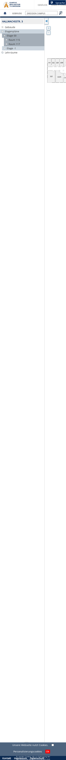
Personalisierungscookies (27, 751)
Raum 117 (14, 44)
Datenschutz (37, 758)
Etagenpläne (12, 31)
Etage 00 (11, 35)
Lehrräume (11, 52)
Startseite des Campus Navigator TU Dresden (15, 6)
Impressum (20, 758)
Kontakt (6, 758)
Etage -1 (11, 48)
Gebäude (42, 5)
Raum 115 (14, 39)
